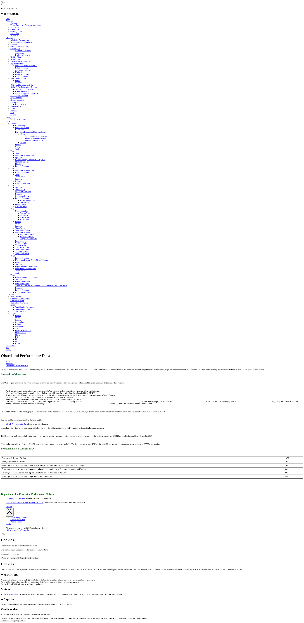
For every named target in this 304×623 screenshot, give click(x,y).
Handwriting (20, 126)
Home (8, 19)
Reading (18, 194)
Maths (22, 134)
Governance (15, 49)
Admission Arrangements (19, 40)
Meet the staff (15, 27)
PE (16, 339)
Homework (19, 130)
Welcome (13, 23)
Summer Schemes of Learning (36, 140)
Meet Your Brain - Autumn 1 (26, 66)
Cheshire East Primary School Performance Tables (24, 503)
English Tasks (25, 213)
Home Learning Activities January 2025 (30, 160)
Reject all (5, 558)
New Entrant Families (18, 79)
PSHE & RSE (20, 333)
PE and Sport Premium (19, 96)
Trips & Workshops (27, 200)
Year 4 (12, 209)
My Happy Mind (16, 64)
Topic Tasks (24, 220)
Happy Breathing (21, 76)
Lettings (13, 115)
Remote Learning (17, 100)
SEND (13, 108)
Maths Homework (22, 162)
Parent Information (22, 128)
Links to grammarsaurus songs (26, 277)
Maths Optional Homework (25, 269)
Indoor (17, 81)
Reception (14, 123)
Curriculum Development (20, 299)
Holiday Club (15, 57)
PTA (12, 113)
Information (10, 38)
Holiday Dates (15, 59)
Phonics (18, 145)
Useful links (19, 72)
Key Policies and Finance (20, 61)
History (18, 324)
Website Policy (16, 522)
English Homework (27, 234)
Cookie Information (17, 520)
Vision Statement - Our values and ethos (25, 25)
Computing (19, 322)
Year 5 (12, 256)
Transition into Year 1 (23, 309)
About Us (9, 21)
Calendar (13, 44)
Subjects (13, 314)
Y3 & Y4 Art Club (22, 247)
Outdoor (18, 83)
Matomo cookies (13, 594)
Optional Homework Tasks (25, 155)
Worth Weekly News (18, 119)
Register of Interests (22, 55)
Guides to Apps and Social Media (27, 93)
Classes (8, 121)
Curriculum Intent (17, 301)
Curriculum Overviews (19, 303)
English (18, 222)
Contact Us (14, 29)
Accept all (14, 558)
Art (16, 328)
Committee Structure (23, 51)
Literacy (23, 143)
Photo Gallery (20, 205)
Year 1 (12, 151)
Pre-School (14, 34)
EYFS (12, 305)
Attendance (19, 53)
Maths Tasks (24, 215)
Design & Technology (23, 331)
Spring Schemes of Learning (35, 138)
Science (18, 320)
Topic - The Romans (23, 249)
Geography (19, 326)
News (8, 117)
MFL (17, 341)
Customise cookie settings (29, 558)
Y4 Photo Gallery (21, 243)
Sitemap (9, 507)
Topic (17, 149)
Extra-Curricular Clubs (19, 311)
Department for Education (15, 499)
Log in (8, 350)
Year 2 (12, 168)
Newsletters (24, 202)
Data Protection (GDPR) (19, 46)
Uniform (13, 111)
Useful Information (22, 91)
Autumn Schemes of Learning (36, 136)
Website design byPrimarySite (18, 530)
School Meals (15, 106)
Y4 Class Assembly (22, 252)
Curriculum (10, 294)
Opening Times (16, 32)
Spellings (18, 158)
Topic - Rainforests (22, 254)
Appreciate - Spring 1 (23, 70)
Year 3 (12, 185)
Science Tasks (25, 217)
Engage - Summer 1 (22, 74)
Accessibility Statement (19, 518)
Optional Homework (23, 192)
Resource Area (20, 104)
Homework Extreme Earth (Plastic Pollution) (32, 260)
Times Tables (20, 177)
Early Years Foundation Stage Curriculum (30, 132)
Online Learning (21, 211)
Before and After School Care (21, 42)
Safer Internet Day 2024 (24, 89)
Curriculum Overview (23, 196)
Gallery (18, 147)
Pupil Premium (16, 98)
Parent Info (19, 241)
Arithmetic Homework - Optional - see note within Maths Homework (41, 286)
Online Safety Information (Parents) (23, 87)
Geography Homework (28, 239)
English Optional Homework (26, 267)
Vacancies (14, 36)
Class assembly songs (23, 183)
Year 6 (12, 275)
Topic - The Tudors (22, 230)
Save (22, 621)
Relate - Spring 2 (21, 68)
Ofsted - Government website (17, 424)
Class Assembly (21, 207)
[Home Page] (2, 4)
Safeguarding (15, 102)
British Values (15, 296)
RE (16, 337)
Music (17, 335)
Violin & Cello (20, 245)
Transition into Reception (24, 307)
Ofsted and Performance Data (21, 85)
